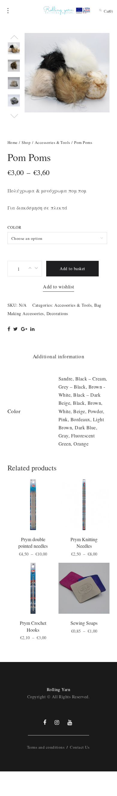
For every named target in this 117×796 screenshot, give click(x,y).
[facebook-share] (9, 329)
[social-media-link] (44, 722)
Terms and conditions (46, 747)
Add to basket (72, 268)
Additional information (59, 356)
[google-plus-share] (24, 329)
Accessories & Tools (52, 142)
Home (13, 142)
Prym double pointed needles (33, 542)
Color (14, 227)
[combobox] (57, 238)
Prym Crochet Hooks (33, 626)
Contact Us (79, 747)
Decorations (57, 313)
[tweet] (15, 329)
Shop (26, 142)
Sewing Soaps (84, 623)
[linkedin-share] (32, 329)
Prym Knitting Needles (84, 542)
